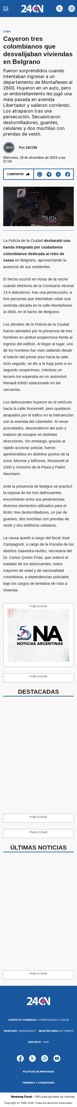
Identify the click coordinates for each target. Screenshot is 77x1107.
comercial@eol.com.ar (38, 1020)
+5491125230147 (20, 1031)
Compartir (15, 174)
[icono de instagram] (71, 8)
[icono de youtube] (56, 1058)
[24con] (32, 8)
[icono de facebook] (20, 1058)
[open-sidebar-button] (5, 8)
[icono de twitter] (59, 8)
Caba (7, 31)
